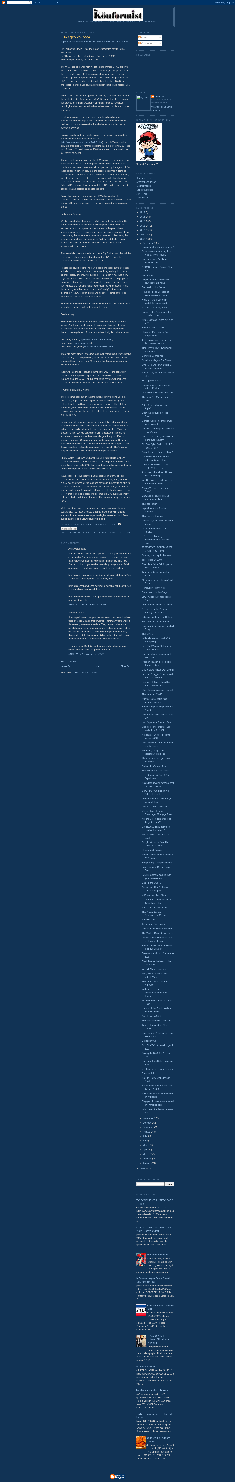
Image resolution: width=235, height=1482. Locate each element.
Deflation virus (149, 1041)
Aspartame (76, 532)
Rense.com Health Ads (153, 588)
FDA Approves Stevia (152, 380)
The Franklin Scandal (152, 516)
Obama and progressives (157, 1254)
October (147, 1122)
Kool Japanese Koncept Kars (156, 722)
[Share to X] (69, 528)
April (145, 1149)
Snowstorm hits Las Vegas (155, 592)
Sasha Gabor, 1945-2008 (154, 907)
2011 (143, 225)
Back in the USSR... (152, 883)
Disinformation (143, 186)
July (145, 1136)
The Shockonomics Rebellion (156, 1020)
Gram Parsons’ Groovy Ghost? (157, 452)
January (147, 1163)
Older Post (126, 666)
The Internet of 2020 (152, 694)
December (148, 243)
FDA (98, 532)
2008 (143, 239)
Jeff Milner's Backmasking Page (158, 392)
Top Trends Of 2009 (152, 560)
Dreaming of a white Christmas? (158, 247)
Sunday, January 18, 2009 (86, 654)
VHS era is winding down (154, 307)
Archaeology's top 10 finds (155, 766)
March (146, 1154)
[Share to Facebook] (72, 528)
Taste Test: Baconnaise (153, 924)
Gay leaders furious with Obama (158, 669)
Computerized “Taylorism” (154, 806)
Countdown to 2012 (151, 1016)
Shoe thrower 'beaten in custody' (158, 690)
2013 (143, 216)
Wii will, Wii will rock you (154, 969)
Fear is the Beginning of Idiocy (157, 604)
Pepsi (105, 532)
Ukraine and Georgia (152, 850)
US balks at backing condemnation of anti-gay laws (156, 539)
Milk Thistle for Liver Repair (155, 770)
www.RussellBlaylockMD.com (98, 346)
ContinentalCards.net (152, 356)
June (145, 1140)
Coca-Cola (89, 532)
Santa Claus (148, 275)
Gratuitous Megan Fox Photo (156, 360)
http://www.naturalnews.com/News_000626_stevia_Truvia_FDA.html (95, 41)
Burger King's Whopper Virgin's (157, 862)
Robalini (159, 96)
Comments (146, 43)
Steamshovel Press (146, 182)
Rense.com (116, 532)
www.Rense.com (82, 343)
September (148, 1127)
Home (96, 666)
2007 (143, 1168)
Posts (144, 37)
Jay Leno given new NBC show (157, 1069)
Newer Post (66, 666)
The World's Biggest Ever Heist (157, 933)
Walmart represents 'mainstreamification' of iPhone (154, 992)
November (148, 1118)
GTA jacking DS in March (154, 895)
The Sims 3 (147, 634)
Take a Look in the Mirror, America (151, 1390)
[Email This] (62, 528)
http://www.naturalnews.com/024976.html (81, 142)
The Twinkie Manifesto (145, 1366)
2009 (143, 234)
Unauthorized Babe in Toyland (157, 928)
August (147, 1131)
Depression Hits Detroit (153, 287)
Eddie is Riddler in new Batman (157, 617)
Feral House (142, 197)
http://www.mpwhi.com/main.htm (96, 339)
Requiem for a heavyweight (155, 621)
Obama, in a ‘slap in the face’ (156, 555)
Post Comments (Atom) (86, 672)
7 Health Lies (148, 919)
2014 (143, 212)
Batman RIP (148, 1073)
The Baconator (149, 504)
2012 (143, 221)
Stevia (126, 532)
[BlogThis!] (65, 528)
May (145, 1145)
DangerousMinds (144, 190)
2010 (143, 230)
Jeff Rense (141, 194)
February (147, 1158)
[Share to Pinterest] (75, 528)
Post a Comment (69, 661)
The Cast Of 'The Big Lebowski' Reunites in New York (157, 1339)
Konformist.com (144, 178)
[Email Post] (118, 524)
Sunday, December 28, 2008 (87, 604)
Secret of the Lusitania (153, 327)
